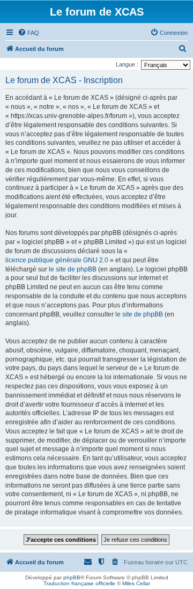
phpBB (71, 577)
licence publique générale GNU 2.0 (56, 260)
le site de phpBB (72, 269)
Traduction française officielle (79, 583)
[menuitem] (28, 32)
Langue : (127, 64)
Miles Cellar (136, 583)
